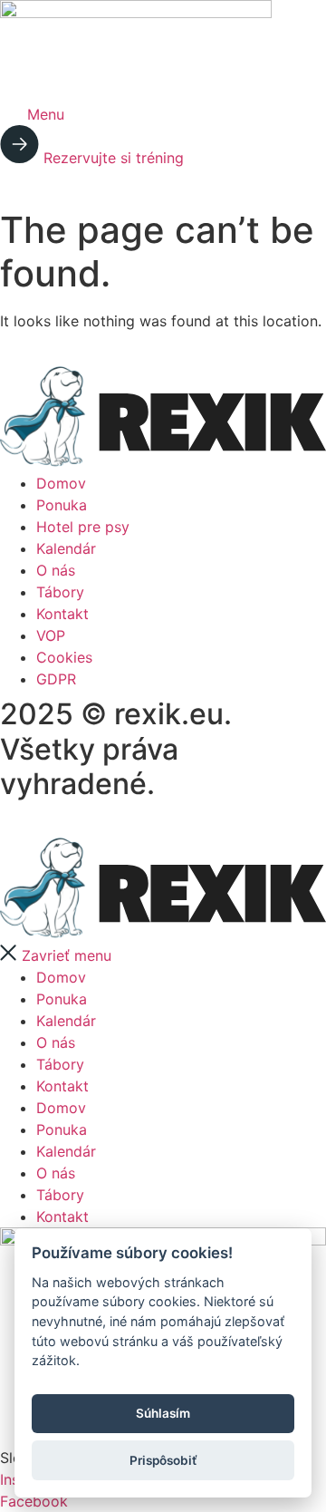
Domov (61, 977)
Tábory (60, 1064)
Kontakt (62, 1086)
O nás (55, 1042)
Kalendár (66, 1021)
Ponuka (61, 999)
